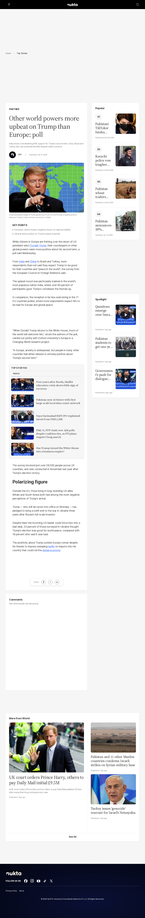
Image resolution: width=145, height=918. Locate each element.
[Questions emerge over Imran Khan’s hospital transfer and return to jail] (126, 314)
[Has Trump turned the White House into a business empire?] (22, 449)
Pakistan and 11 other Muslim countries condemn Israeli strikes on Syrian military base (113, 760)
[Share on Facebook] (43, 582)
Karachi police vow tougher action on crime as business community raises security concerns (103, 160)
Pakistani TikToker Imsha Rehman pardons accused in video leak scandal (103, 128)
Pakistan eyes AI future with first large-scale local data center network (58, 401)
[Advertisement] (72, 82)
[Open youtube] (38, 881)
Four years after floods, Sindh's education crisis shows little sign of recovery (57, 385)
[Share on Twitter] (50, 582)
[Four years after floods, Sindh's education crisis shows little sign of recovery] (22, 384)
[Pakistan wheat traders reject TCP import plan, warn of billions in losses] (126, 188)
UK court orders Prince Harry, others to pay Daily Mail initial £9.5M (46, 780)
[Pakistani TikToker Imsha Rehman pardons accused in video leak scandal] (126, 123)
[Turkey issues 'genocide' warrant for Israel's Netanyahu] (113, 789)
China (33, 261)
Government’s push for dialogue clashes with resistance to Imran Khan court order (104, 375)
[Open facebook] (25, 881)
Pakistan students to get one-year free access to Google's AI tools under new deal (104, 343)
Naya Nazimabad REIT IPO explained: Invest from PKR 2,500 (58, 417)
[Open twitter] (51, 881)
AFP (20, 155)
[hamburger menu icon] (9, 4)
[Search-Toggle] (137, 4)
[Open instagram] (32, 881)
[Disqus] (46, 646)
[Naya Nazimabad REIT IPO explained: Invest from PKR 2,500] (22, 417)
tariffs (51, 546)
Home (8, 53)
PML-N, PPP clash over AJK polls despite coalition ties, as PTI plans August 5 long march (56, 434)
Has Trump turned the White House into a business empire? (57, 449)
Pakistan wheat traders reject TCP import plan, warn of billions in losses (103, 193)
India (21, 261)
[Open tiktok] (45, 881)
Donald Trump (38, 245)
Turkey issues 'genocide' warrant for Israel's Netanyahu (113, 810)
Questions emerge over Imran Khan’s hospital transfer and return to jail (103, 311)
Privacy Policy (11, 891)
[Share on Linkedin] (57, 582)
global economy (51, 550)
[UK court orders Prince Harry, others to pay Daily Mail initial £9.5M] (46, 747)
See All (72, 836)
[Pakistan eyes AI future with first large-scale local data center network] (22, 401)
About (21, 891)
